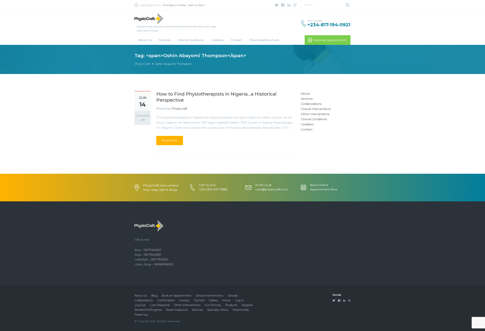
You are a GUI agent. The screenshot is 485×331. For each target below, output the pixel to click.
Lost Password (160, 305)
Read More (170, 140)
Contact (236, 40)
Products (231, 305)
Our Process (213, 305)
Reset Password (177, 310)
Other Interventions (315, 114)
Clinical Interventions (316, 109)
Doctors (199, 300)
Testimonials (240, 310)
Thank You (141, 314)
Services (165, 40)
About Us (145, 40)
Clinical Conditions (191, 40)
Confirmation (166, 300)
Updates (217, 40)
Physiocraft (179, 108)
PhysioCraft (142, 64)
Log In (239, 300)
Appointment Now (323, 189)
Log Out (140, 305)
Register (247, 305)
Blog (154, 295)
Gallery (213, 300)
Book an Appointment (330, 40)
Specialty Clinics (217, 310)
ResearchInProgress (148, 310)
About (305, 93)
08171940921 (152, 250)
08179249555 (152, 254)
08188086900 (164, 264)
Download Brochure (264, 40)
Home (226, 300)
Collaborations (311, 104)
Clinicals (233, 295)
